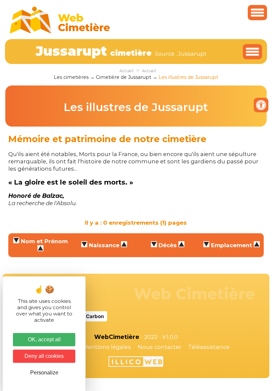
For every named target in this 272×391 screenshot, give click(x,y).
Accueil (126, 70)
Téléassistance (209, 347)
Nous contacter (159, 347)
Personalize (44, 372)
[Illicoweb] (136, 362)
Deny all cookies (44, 356)
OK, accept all (44, 339)
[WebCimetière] (60, 31)
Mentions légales (107, 347)
